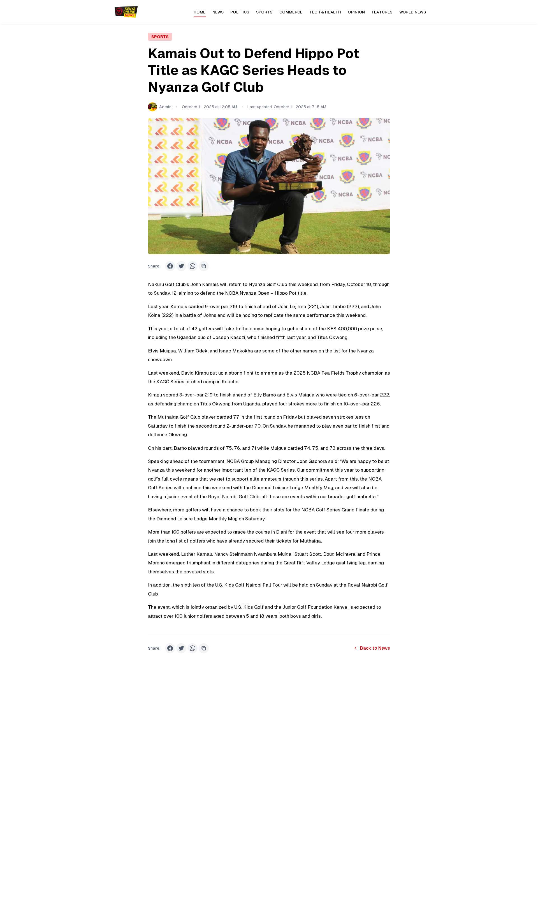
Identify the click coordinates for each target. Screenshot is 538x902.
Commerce (291, 12)
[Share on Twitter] (181, 266)
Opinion (356, 12)
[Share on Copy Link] (204, 266)
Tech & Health (325, 12)
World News (412, 12)
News (218, 12)
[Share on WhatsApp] (192, 266)
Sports (264, 12)
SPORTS (160, 36)
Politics (239, 12)
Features (382, 12)
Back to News (375, 648)
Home (199, 12)
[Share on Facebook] (170, 266)
